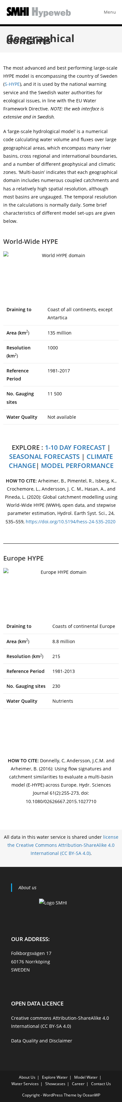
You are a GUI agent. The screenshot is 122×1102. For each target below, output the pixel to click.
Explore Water (55, 1077)
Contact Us (101, 1083)
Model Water (86, 1077)
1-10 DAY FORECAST (75, 447)
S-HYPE (12, 84)
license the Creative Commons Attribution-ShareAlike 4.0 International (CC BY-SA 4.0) (62, 845)
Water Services (25, 1083)
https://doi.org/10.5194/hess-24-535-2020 (71, 521)
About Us (27, 1077)
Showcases (55, 1083)
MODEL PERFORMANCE (77, 465)
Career (78, 1083)
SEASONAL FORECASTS (44, 456)
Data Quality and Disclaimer (41, 1041)
